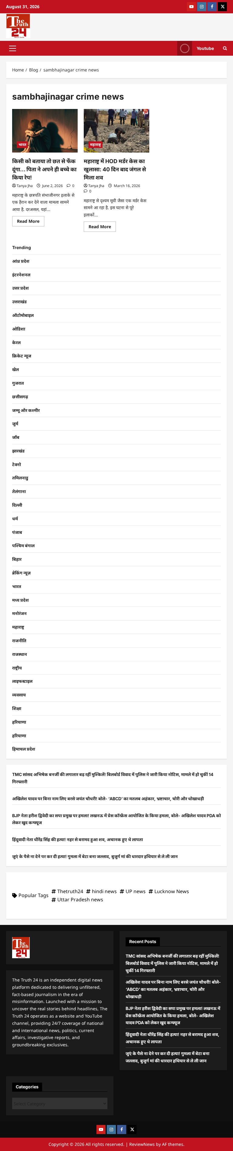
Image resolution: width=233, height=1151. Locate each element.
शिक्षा (16, 708)
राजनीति (19, 640)
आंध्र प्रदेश (20, 261)
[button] (12, 48)
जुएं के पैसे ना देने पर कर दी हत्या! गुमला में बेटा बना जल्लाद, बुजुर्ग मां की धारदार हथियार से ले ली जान (95, 856)
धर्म (15, 518)
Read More (30, 220)
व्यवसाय (19, 694)
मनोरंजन (19, 613)
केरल (16, 342)
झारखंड (18, 450)
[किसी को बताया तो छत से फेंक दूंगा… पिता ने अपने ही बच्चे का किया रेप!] (45, 131)
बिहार (17, 559)
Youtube (205, 48)
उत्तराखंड (19, 301)
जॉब (15, 437)
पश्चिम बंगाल (23, 545)
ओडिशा (18, 328)
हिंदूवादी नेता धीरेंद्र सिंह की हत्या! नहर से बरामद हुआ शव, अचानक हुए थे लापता (77, 839)
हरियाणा (19, 722)
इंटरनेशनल (21, 274)
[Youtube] (191, 6)
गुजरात (18, 383)
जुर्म (15, 423)
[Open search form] (225, 48)
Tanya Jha (25, 185)
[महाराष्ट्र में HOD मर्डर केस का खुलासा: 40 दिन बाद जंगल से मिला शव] (116, 131)
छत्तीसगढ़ (20, 396)
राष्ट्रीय (17, 667)
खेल (15, 369)
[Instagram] (201, 6)
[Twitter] (222, 6)
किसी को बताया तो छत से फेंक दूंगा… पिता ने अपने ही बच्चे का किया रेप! (44, 169)
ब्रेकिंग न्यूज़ (21, 572)
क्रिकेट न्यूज (21, 355)
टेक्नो (16, 464)
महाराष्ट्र (95, 144)
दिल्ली (17, 505)
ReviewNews (142, 1144)
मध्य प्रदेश (20, 600)
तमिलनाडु (20, 477)
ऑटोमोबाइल (23, 315)
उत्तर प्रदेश (20, 288)
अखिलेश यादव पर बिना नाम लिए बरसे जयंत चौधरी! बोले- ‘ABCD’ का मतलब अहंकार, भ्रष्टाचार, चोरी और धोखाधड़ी (108, 798)
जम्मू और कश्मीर (26, 410)
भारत (22, 144)
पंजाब (17, 532)
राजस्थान (19, 654)
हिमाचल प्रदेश (23, 748)
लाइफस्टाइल (22, 681)
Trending (21, 247)
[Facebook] (212, 6)
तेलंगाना (19, 491)
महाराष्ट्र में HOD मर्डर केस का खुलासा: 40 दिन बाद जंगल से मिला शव (115, 169)
